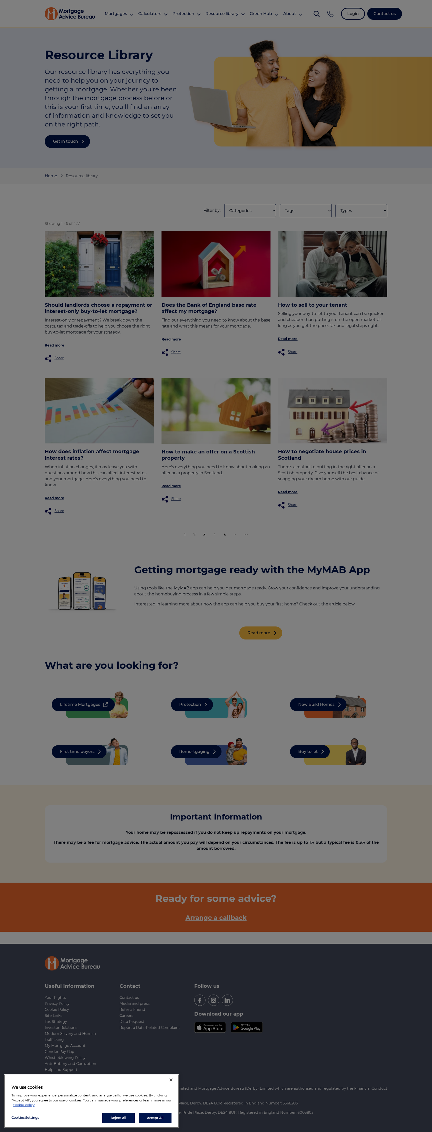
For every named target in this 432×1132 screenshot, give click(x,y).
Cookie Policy (23, 1105)
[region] (91, 1101)
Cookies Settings (25, 1117)
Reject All (118, 1117)
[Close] (171, 1079)
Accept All (155, 1117)
